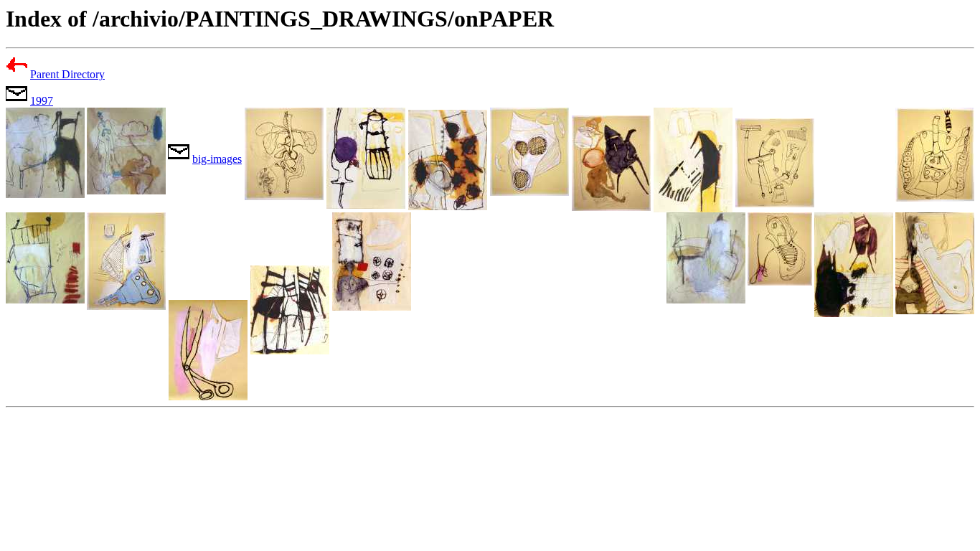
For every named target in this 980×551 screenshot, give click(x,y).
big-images (217, 159)
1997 (41, 101)
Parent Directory (67, 74)
